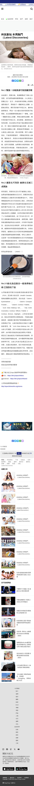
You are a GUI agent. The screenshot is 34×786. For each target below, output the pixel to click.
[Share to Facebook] (13, 81)
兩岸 (31, 19)
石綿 (29, 459)
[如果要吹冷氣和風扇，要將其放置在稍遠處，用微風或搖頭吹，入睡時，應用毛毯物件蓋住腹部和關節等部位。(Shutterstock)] (17, 52)
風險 (9, 461)
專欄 (17, 707)
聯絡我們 (12, 777)
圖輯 (17, 740)
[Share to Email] (23, 81)
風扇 (13, 463)
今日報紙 (17, 688)
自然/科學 (17, 726)
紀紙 (17, 729)
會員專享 (10, 19)
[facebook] (7, 749)
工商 (17, 743)
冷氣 (19, 463)
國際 (17, 699)
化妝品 (23, 459)
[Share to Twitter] (15, 81)
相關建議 (5, 777)
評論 (17, 713)
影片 (17, 691)
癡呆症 (21, 461)
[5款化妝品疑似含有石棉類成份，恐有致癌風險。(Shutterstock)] (17, 265)
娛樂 (17, 737)
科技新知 (9, 459)
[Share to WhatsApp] (20, 81)
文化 (17, 724)
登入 (19, 453)
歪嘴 (2, 463)
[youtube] (18, 749)
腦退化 (28, 461)
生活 (17, 718)
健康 (17, 721)
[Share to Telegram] (18, 81)
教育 (17, 735)
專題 (17, 710)
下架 (16, 459)
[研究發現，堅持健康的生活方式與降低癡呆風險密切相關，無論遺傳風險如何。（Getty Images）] (17, 164)
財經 (17, 702)
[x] (14, 749)
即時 (16, 19)
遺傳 (15, 461)
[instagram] (3, 749)
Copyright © (6, 779)
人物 (17, 715)
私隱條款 (26, 777)
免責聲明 (19, 777)
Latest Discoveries (7, 465)
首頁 (2, 19)
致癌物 (3, 461)
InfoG (17, 705)
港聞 (26, 19)
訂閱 (30, 453)
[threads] (11, 749)
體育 (17, 732)
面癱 (8, 463)
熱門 (21, 19)
